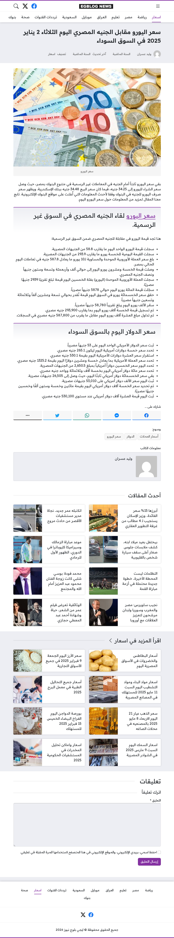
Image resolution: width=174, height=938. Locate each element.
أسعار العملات (149, 436)
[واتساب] (87, 415)
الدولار (130, 436)
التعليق (155, 800)
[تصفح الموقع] (158, 6)
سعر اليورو (141, 215)
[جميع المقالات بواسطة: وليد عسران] (146, 466)
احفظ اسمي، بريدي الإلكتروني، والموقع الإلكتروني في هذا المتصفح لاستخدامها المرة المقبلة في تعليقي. (88, 852)
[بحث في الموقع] (16, 6)
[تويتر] (57, 415)
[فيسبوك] (34, 6)
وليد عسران (144, 54)
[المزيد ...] (27, 415)
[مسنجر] (116, 415)
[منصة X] (25, 6)
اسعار (51, 54)
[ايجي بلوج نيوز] (96, 6)
